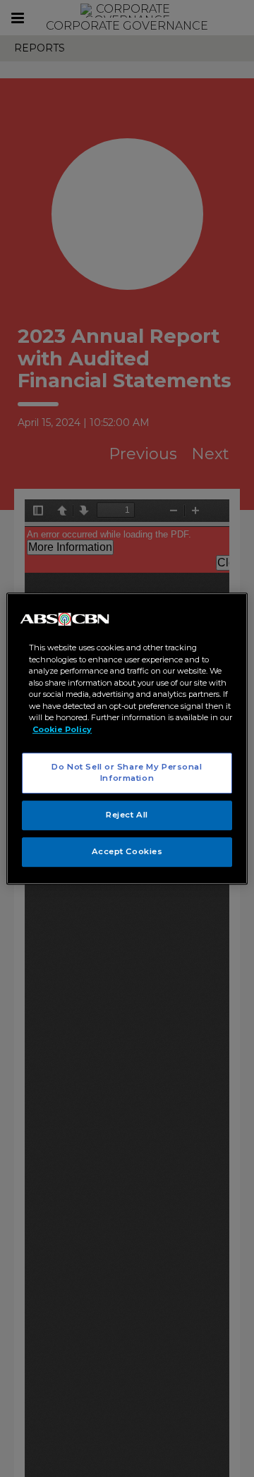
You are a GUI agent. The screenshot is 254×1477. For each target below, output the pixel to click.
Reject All (127, 815)
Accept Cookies (127, 851)
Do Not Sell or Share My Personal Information (127, 772)
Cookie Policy (62, 729)
